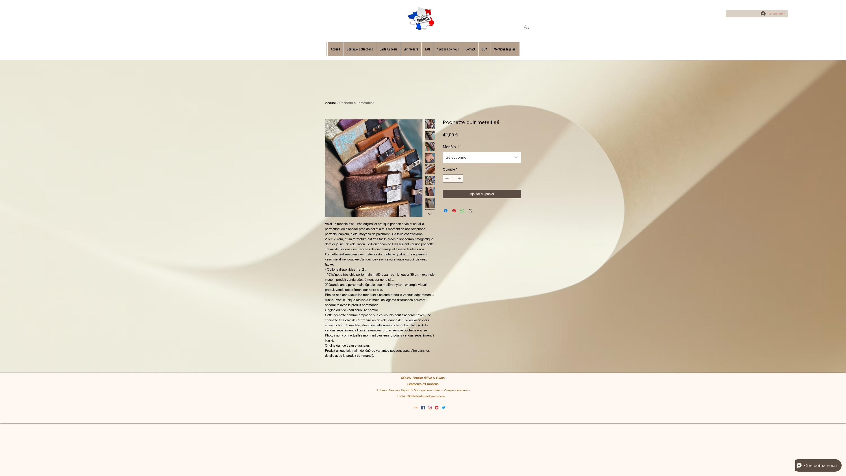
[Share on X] (470, 210)
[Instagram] (430, 407)
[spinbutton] (453, 179)
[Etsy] (416, 407)
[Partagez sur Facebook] (445, 210)
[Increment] (460, 179)
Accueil (331, 103)
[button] (527, 27)
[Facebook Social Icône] (423, 407)
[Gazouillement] (443, 407)
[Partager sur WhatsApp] (462, 210)
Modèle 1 (452, 146)
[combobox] (482, 157)
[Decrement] (446, 179)
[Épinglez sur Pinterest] (454, 210)
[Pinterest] (436, 407)
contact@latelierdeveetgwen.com (421, 396)
